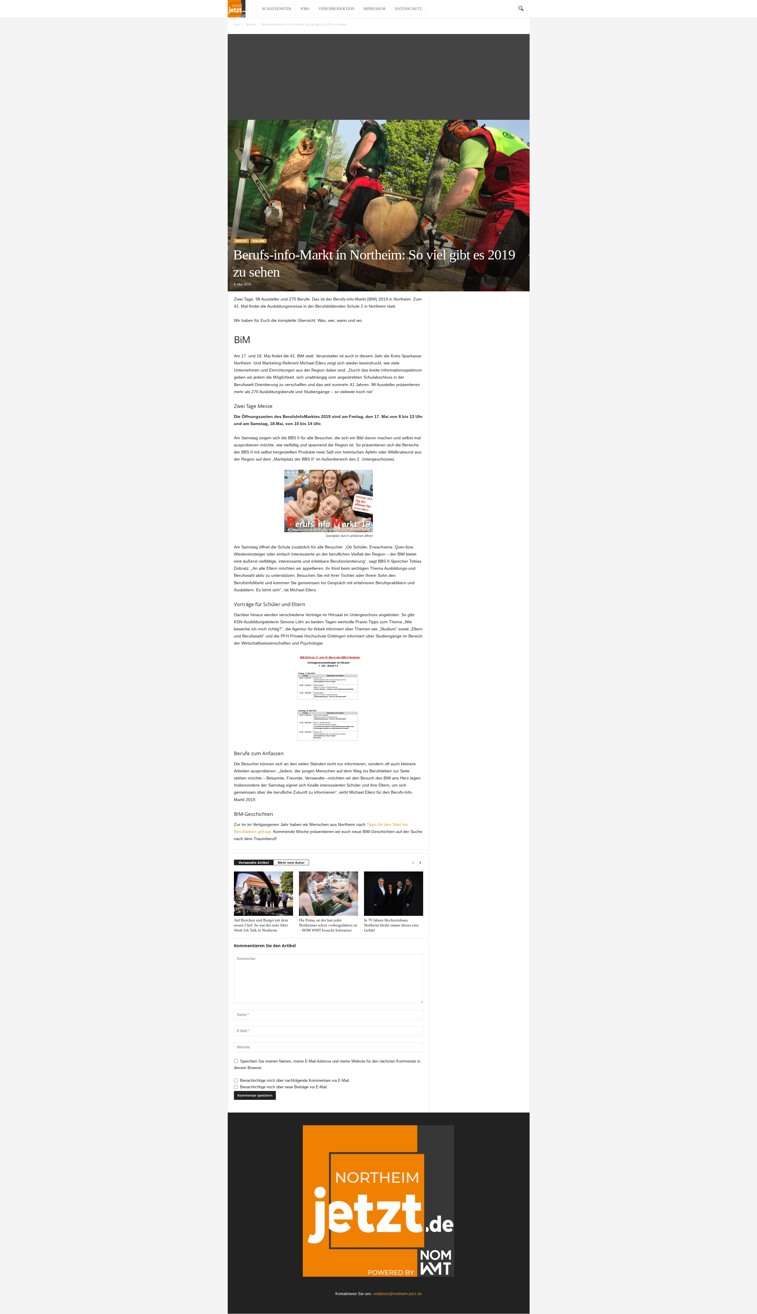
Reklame (259, 241)
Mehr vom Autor (291, 862)
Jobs (304, 9)
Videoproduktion (336, 9)
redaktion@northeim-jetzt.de (397, 1294)
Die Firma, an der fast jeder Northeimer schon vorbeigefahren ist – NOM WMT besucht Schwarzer (328, 925)
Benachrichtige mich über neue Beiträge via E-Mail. (284, 1087)
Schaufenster (276, 9)
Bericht (251, 24)
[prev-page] (413, 863)
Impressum (374, 9)
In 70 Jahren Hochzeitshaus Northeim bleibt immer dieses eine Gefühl (391, 925)
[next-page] (420, 863)
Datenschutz (408, 9)
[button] (520, 8)
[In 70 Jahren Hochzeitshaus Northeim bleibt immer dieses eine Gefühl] (393, 893)
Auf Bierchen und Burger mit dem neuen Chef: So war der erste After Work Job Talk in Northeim (261, 925)
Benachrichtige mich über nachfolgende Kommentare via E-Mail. (295, 1080)
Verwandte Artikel (254, 862)
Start (237, 24)
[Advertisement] (379, 75)
